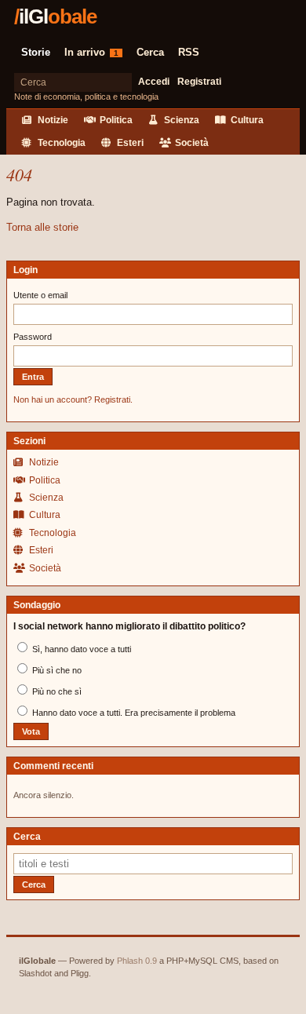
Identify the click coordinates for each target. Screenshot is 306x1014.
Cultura (246, 120)
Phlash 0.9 (137, 960)
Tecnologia (60, 142)
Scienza (180, 120)
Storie (35, 52)
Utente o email (40, 295)
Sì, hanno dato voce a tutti (80, 649)
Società (191, 142)
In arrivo (91, 52)
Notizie (51, 120)
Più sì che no (56, 670)
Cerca (150, 52)
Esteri (129, 142)
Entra (33, 376)
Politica (115, 120)
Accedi (153, 81)
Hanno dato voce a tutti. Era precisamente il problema (132, 712)
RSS (188, 52)
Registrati (199, 81)
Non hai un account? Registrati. (73, 399)
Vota (31, 731)
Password (32, 336)
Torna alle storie (42, 227)
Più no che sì (56, 691)
